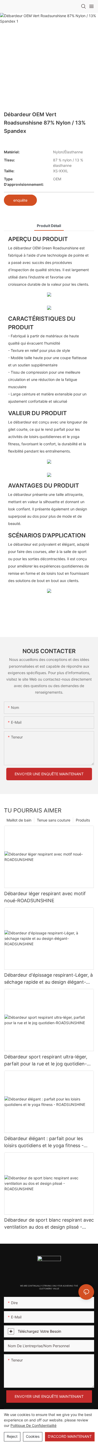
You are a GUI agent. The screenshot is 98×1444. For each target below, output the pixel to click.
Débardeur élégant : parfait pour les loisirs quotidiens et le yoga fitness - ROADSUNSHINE (44, 1142)
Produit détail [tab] (49, 225)
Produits (83, 820)
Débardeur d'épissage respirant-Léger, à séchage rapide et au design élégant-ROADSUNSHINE (48, 979)
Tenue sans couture (53, 820)
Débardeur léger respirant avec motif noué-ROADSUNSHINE (45, 897)
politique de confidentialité (33, 1425)
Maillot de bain (19, 820)
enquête (20, 200)
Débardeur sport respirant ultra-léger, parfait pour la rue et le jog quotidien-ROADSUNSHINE (45, 1060)
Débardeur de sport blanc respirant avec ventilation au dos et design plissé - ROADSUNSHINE (49, 1223)
